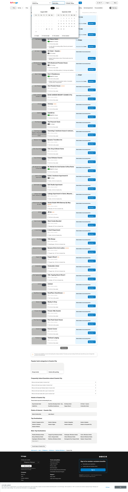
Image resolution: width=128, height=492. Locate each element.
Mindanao (51, 450)
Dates (52, 8)
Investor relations (25, 478)
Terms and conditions (54, 462)
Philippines (45, 450)
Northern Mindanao (60, 450)
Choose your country (25, 459)
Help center (52, 476)
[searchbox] (41, 3)
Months (57, 8)
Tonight (37, 35)
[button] (41, 2)
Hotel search (34, 450)
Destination (34, 2)
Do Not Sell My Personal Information (58, 469)
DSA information (53, 467)
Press (22, 480)
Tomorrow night (46, 35)
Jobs (22, 476)
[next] (76, 12)
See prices (91, 23)
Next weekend (66, 35)
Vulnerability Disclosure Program (57, 471)
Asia (40, 450)
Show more (34, 441)
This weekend (56, 35)
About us (23, 474)
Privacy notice (53, 465)
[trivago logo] (14, 3)
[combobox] (42, 3)
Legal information (54, 463)
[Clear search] (50, 3)
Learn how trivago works (55, 478)
